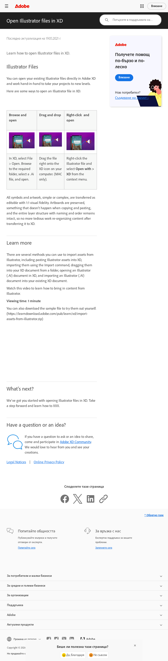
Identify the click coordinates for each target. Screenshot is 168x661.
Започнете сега (103, 547)
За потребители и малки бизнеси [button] (29, 576)
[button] (141, 6)
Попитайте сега (26, 547)
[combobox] (130, 19)
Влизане (156, 6)
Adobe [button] (11, 615)
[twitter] (64, 639)
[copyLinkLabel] (103, 502)
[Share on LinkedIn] (90, 502)
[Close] (134, 645)
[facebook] (49, 639)
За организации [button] (17, 595)
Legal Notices (16, 462)
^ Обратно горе (154, 515)
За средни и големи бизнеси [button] (26, 585)
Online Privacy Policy (49, 462)
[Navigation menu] (6, 6)
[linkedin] (72, 639)
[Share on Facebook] (65, 502)
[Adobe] (22, 6)
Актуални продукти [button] (20, 624)
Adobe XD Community (75, 442)
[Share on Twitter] (77, 502)
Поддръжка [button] (15, 605)
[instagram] (56, 639)
